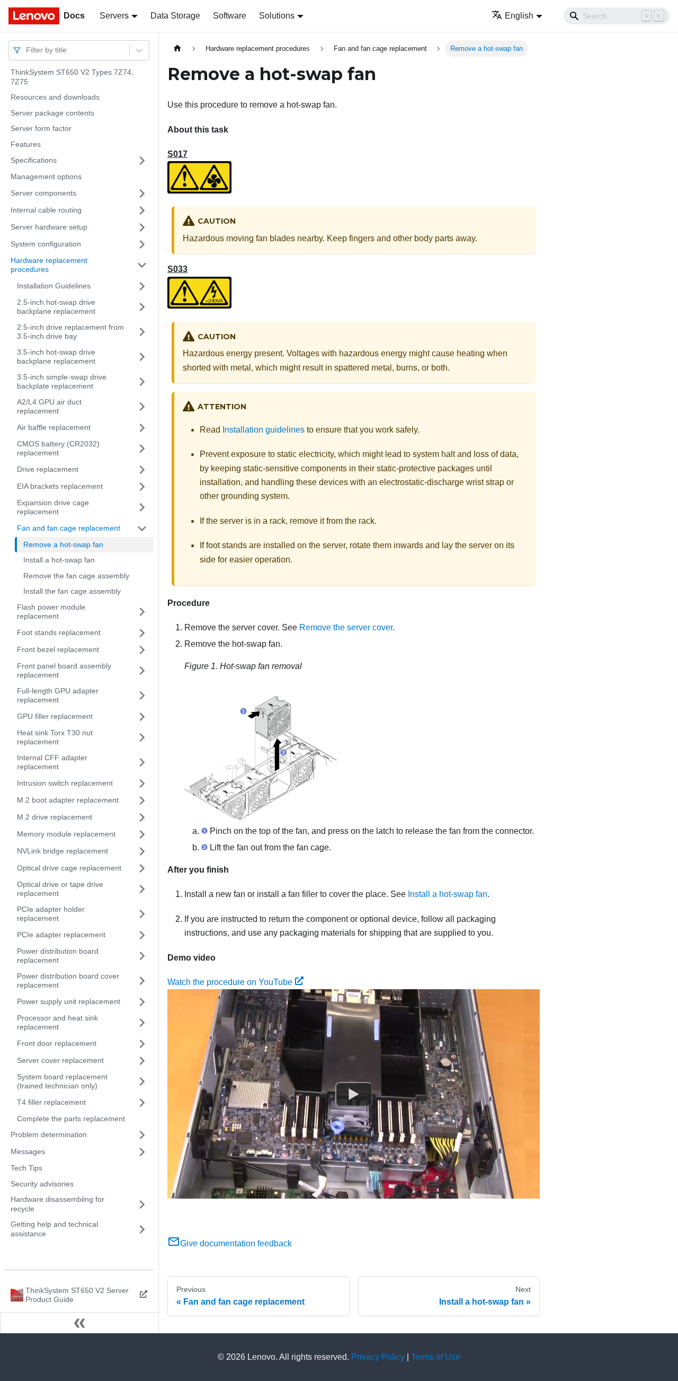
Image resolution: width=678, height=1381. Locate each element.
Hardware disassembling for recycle (57, 1204)
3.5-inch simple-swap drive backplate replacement (61, 382)
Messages (28, 1151)
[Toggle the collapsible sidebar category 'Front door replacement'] (142, 1043)
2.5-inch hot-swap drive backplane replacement (56, 307)
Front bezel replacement (58, 649)
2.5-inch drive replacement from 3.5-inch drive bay (70, 332)
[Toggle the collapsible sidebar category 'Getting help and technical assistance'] (142, 1229)
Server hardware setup (49, 227)
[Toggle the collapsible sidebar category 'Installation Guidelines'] (142, 286)
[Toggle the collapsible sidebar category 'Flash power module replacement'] (142, 612)
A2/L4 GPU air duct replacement (49, 407)
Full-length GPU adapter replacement (58, 696)
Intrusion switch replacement (65, 783)
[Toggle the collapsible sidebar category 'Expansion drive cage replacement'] (142, 507)
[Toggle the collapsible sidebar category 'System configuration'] (142, 244)
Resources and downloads (55, 97)
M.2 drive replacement (54, 817)
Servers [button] (114, 15)
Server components (43, 193)
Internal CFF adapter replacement (52, 762)
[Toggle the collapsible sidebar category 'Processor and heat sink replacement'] (142, 1022)
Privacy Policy (378, 1356)
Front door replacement (56, 1043)
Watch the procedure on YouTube (229, 982)
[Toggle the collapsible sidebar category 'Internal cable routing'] (142, 210)
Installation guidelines (263, 429)
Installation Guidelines (54, 286)
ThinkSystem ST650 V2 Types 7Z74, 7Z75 (72, 77)
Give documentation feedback (236, 1243)
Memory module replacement (66, 834)
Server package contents (52, 113)
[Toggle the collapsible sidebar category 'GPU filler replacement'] (142, 716)
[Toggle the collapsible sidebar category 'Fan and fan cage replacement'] (142, 528)
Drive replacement (47, 469)
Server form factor (41, 128)
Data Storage (175, 15)
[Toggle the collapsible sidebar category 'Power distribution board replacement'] (142, 956)
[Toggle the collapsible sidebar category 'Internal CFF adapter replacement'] (142, 762)
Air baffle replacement (54, 427)
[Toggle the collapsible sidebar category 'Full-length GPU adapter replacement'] (142, 695)
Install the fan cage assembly (72, 591)
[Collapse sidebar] (79, 1322)
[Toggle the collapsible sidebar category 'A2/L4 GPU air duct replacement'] (142, 406)
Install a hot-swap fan (59, 560)
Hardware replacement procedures (49, 265)
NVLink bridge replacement (62, 851)
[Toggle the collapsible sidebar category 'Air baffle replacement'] (142, 427)
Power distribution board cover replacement (68, 981)
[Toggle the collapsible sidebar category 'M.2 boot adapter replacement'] (142, 800)
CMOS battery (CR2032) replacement (58, 448)
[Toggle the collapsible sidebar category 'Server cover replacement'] (142, 1060)
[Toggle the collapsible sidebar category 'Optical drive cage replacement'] (142, 868)
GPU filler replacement (55, 716)
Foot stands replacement (59, 632)
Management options (46, 176)
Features (26, 144)
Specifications (34, 160)
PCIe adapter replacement (61, 934)
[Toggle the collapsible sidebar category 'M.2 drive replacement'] (142, 817)
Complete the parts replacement (71, 1118)
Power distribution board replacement (58, 956)
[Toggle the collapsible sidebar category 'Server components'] (142, 193)
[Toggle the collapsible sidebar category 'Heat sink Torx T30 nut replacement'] (142, 737)
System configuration (46, 244)
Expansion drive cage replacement (53, 507)
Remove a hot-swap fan (63, 544)
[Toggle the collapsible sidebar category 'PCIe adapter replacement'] (142, 935)
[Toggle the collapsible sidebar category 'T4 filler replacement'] (142, 1102)
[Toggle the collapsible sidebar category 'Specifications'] (142, 160)
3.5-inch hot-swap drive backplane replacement (56, 357)
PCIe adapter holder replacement (51, 914)
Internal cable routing (46, 210)
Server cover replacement (60, 1060)
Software (229, 15)
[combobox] (27, 50)
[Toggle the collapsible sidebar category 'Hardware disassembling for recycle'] (142, 1204)
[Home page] (177, 48)
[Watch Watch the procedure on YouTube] (353, 1094)
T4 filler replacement (51, 1102)
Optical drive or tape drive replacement (60, 889)
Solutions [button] (277, 15)
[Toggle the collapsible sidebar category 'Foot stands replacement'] (142, 632)
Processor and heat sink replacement (57, 1023)
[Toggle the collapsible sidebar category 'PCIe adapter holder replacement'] (142, 914)
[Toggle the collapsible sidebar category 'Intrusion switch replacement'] (142, 783)
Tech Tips (26, 1168)
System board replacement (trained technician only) (62, 1081)
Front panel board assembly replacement (64, 671)
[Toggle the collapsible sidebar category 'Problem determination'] (142, 1135)
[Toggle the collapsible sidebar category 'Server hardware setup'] (142, 227)
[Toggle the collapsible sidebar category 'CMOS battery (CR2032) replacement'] (142, 448)
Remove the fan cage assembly (76, 575)
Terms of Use (435, 1356)
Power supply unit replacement (68, 1001)
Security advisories (42, 1184)
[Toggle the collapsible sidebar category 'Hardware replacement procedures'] (142, 265)
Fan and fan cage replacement (68, 528)
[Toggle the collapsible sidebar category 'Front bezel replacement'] (142, 649)
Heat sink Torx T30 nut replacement (55, 737)
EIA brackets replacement (60, 486)
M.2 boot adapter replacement (68, 800)
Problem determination (49, 1134)
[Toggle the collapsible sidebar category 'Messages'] (142, 1151)
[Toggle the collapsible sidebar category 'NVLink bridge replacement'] (142, 851)
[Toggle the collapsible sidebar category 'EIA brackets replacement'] (142, 486)
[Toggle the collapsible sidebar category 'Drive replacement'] (142, 469)
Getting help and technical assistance (54, 1229)
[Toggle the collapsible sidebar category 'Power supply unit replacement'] (142, 1001)
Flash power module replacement (51, 612)
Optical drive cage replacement (69, 868)
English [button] (519, 15)
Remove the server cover (345, 627)
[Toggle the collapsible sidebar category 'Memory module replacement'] (142, 834)
